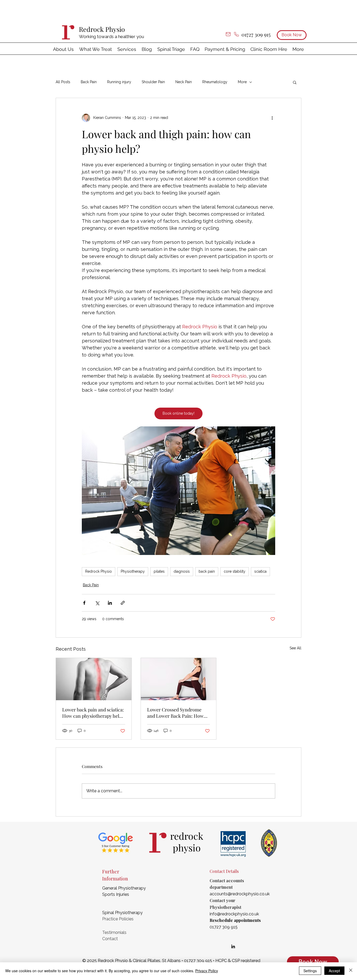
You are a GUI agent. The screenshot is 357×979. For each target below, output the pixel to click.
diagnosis (182, 571)
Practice (110, 918)
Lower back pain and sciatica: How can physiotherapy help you (93, 712)
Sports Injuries (115, 894)
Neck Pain (183, 82)
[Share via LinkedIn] (109, 602)
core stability (234, 571)
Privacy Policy (206, 970)
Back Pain (89, 82)
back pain (207, 571)
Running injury (119, 82)
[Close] (351, 970)
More (242, 82)
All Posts (63, 82)
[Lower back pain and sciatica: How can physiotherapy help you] (93, 679)
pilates (159, 571)
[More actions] (272, 118)
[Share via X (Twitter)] (97, 602)
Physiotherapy (133, 571)
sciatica (260, 571)
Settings (310, 970)
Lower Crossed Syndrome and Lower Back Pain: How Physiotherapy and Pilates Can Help (175, 712)
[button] (96, 49)
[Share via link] (122, 602)
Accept (334, 970)
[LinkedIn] (233, 946)
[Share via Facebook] (84, 602)
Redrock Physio (102, 29)
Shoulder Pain (153, 82)
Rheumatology (214, 82)
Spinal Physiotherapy (122, 912)
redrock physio (186, 842)
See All (295, 648)
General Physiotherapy (124, 888)
